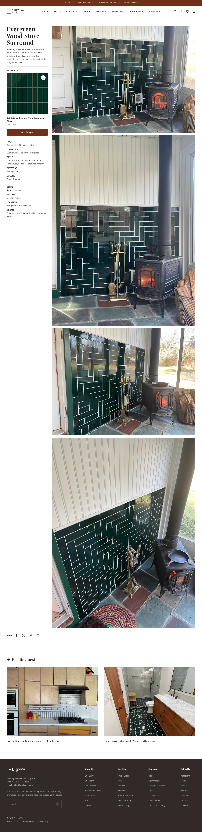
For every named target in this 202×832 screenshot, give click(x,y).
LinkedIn (184, 805)
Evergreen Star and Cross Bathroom (129, 741)
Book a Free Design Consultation (78, 3)
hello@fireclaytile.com (23, 785)
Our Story (89, 776)
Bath (55, 11)
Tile (43, 11)
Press (87, 800)
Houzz (183, 786)
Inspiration (135, 11)
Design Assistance (156, 786)
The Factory (90, 786)
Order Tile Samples (107, 3)
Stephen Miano (14, 190)
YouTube (184, 800)
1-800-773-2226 (21, 782)
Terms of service (27, 822)
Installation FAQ (155, 800)
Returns (121, 786)
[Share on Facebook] (16, 635)
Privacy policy (12, 822)
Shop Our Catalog (156, 805)
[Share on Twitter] (23, 635)
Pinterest (184, 790)
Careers (88, 805)
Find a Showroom (130, 3)
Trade (85, 11)
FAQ (120, 781)
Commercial (154, 781)
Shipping (122, 790)
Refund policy (42, 822)
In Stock (70, 11)
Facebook (185, 795)
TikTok (183, 781)
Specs (151, 790)
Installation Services (94, 790)
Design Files (154, 795)
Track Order (123, 776)
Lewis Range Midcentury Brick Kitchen (33, 741)
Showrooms (154, 11)
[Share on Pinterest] (30, 635)
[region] (101, 3)
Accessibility (123, 805)
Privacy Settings (125, 800)
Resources (117, 11)
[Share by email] (38, 635)
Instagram (185, 776)
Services (100, 11)
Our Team (89, 781)
